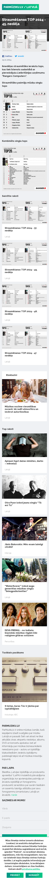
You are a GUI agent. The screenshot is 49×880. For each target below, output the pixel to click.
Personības (9, 641)
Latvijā (7, 237)
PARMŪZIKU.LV (13, 7)
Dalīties (8, 56)
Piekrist (15, 875)
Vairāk (14, 795)
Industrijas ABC (11, 715)
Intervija (8, 553)
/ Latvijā (30, 7)
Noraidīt (34, 875)
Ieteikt (20, 56)
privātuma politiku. (31, 869)
